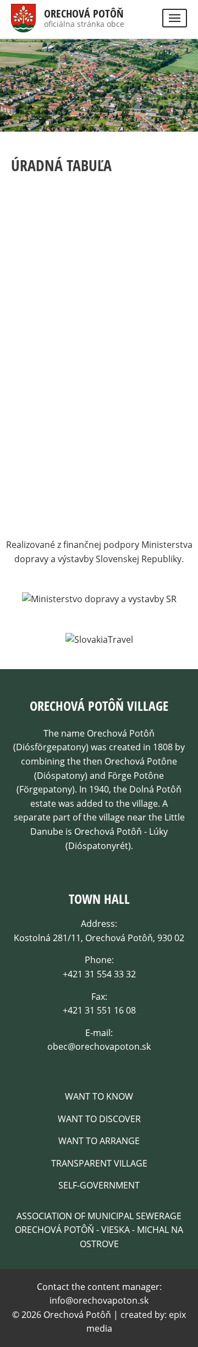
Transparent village (99, 1163)
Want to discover (99, 1119)
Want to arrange (99, 1141)
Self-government (99, 1185)
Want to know (99, 1096)
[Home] (23, 25)
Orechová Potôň (84, 14)
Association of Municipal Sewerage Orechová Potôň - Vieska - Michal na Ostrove (99, 1230)
